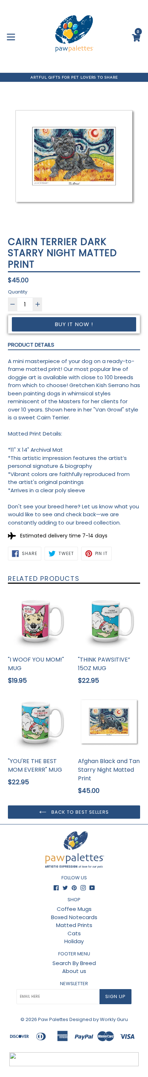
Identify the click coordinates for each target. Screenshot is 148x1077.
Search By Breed (74, 963)
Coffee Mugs (74, 909)
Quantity (17, 291)
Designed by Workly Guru (98, 1019)
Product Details (31, 344)
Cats (74, 933)
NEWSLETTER (74, 984)
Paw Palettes (53, 1019)
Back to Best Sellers (79, 812)
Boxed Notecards (74, 917)
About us (74, 971)
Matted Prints (74, 925)
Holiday (74, 941)
